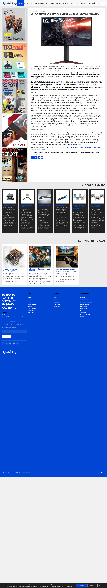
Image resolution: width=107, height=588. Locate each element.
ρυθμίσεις (69, 586)
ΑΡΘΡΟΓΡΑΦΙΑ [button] (28, 3)
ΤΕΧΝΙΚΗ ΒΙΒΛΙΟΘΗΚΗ (85, 305)
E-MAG (47, 3)
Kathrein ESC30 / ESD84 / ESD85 (96, 206)
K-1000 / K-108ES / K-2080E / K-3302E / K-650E (79, 207)
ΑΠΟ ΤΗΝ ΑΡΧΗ (83, 301)
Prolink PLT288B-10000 (26, 206)
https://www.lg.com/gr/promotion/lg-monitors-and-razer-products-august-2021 (66, 148)
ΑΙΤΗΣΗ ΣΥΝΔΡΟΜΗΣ (79, 3)
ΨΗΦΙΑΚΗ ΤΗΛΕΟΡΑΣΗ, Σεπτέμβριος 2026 (10, 270)
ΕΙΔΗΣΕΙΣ (30, 299)
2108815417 (13, 321)
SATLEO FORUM (91, 3)
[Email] (17, 343)
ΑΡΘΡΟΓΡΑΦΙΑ (31, 301)
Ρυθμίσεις (92, 585)
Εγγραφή (6, 336)
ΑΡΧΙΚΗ (14, 3)
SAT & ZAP (56, 303)
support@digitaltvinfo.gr (13, 324)
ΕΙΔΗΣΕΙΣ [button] (20, 3)
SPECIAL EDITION (56, 3)
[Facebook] (3, 343)
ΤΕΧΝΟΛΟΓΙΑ (83, 312)
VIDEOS (64, 3)
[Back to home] (9, 3)
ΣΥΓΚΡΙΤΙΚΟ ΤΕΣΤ (84, 299)
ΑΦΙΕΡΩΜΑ (82, 297)
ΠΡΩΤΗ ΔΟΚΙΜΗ (83, 308)
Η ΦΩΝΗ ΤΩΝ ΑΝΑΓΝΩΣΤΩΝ (86, 303)
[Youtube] (14, 343)
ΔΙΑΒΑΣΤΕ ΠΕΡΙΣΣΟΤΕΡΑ (53, 236)
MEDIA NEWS (57, 305)
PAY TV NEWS (57, 307)
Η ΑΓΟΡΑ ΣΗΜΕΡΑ (58, 301)
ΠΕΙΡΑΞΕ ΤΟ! (83, 316)
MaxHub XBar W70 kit (44, 206)
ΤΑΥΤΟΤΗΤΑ (70, 3)
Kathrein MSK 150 (9, 205)
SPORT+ (56, 299)
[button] (104, 291)
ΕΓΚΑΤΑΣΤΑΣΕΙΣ (83, 307)
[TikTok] (6, 343)
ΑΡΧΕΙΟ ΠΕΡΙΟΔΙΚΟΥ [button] (39, 3)
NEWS (55, 297)
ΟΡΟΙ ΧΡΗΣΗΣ (31, 312)
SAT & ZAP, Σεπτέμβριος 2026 (65, 269)
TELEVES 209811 (61, 205)
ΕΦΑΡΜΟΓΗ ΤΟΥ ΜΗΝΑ (85, 314)
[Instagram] (10, 343)
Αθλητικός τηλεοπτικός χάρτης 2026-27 (39, 270)
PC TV (81, 310)
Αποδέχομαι (81, 585)
